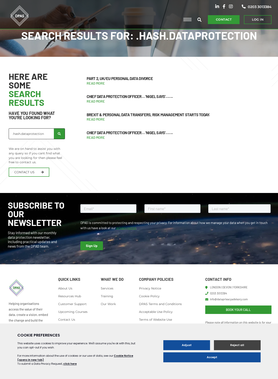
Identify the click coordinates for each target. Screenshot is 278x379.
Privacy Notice (150, 288)
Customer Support (72, 304)
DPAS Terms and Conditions (160, 304)
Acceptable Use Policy (156, 312)
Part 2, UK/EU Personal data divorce (120, 78)
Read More (96, 83)
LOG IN (257, 19)
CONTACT (224, 19)
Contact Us (66, 320)
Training (107, 296)
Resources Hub (69, 296)
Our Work (108, 304)
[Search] (59, 134)
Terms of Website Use (155, 320)
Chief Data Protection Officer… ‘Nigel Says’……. (130, 96)
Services (107, 288)
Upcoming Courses (73, 312)
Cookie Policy (149, 296)
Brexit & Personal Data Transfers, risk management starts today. (148, 114)
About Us (65, 288)
